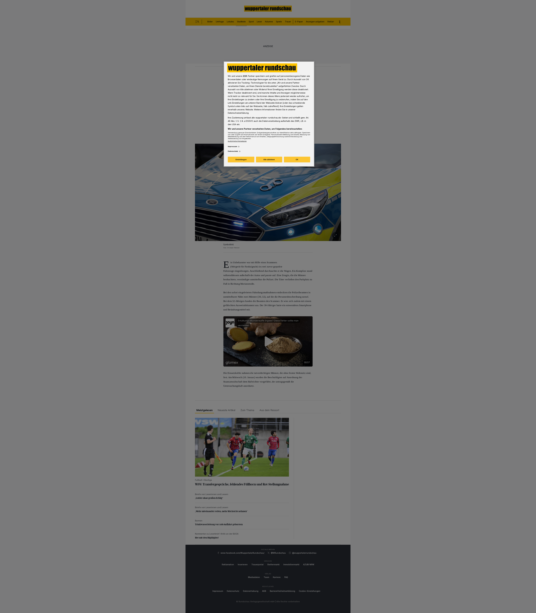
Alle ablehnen (269, 159)
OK (297, 159)
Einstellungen (241, 159)
